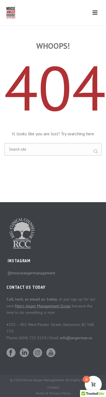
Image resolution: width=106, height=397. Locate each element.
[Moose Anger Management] (13, 12)
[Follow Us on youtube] (50, 353)
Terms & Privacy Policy (53, 393)
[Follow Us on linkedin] (24, 353)
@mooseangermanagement (31, 272)
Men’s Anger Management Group (43, 305)
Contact (53, 387)
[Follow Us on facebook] (11, 353)
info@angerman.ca (76, 337)
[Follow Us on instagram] (37, 353)
